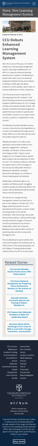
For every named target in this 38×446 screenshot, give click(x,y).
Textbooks (13, 364)
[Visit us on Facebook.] (14, 403)
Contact (23, 378)
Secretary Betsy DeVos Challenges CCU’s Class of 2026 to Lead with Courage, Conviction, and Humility (19, 328)
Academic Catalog (10, 352)
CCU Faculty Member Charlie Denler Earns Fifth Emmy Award (19, 271)
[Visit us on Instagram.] (11, 403)
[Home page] (16, 3)
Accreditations (11, 358)
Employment (12, 372)
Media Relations (26, 358)
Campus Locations (27, 355)
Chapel (14, 369)
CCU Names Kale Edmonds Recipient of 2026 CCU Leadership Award (19, 314)
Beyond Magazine (26, 375)
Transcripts (24, 369)
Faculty (14, 378)
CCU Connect (12, 346)
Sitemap (23, 364)
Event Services (11, 375)
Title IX (22, 366)
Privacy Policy (19, 436)
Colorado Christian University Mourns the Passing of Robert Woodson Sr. (19, 301)
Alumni (14, 361)
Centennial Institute (9, 366)
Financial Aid (25, 346)
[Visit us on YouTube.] (23, 403)
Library (22, 352)
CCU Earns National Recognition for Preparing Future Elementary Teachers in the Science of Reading (19, 286)
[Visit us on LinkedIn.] (26, 403)
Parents (23, 361)
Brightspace (12, 349)
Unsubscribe (25, 372)
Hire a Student (25, 349)
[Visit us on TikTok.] (17, 403)
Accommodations (10, 355)
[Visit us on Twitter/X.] (20, 403)
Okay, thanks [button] (19, 441)
